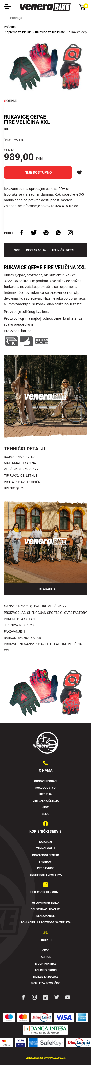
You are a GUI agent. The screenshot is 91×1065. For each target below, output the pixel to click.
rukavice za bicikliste (50, 32)
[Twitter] (56, 997)
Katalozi (45, 842)
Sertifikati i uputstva (46, 874)
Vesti (45, 807)
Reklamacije (45, 916)
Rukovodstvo (45, 787)
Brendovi (45, 861)
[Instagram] (34, 997)
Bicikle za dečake (45, 976)
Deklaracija (36, 250)
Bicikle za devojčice (45, 983)
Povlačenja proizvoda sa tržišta (46, 922)
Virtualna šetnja (46, 801)
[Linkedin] (45, 997)
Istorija (45, 794)
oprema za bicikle (19, 32)
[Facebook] (23, 997)
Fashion (45, 957)
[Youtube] (67, 997)
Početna (10, 27)
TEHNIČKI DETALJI (64, 250)
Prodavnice (45, 868)
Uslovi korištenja (45, 902)
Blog (45, 814)
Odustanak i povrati (45, 909)
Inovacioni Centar (45, 855)
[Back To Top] (77, 1051)
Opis (17, 250)
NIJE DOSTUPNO (38, 172)
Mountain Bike (45, 963)
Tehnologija (45, 848)
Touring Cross (46, 970)
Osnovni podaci (45, 781)
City (45, 950)
